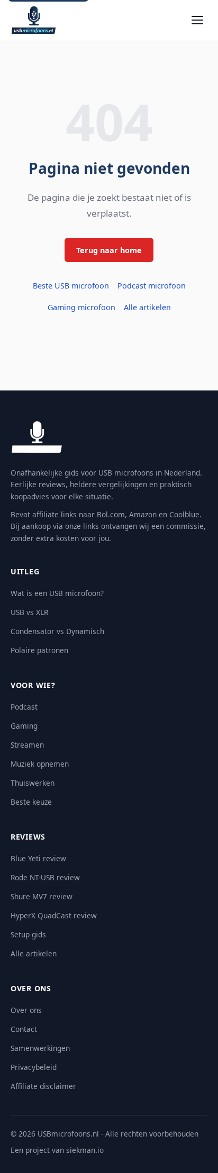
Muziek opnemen (40, 764)
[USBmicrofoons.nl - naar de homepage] (34, 20)
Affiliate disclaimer (43, 1086)
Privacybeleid (34, 1067)
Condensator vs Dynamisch (57, 631)
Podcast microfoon (151, 286)
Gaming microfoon (81, 307)
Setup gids (28, 934)
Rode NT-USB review (45, 877)
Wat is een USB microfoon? (57, 593)
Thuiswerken (32, 783)
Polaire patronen (39, 650)
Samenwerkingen (40, 1048)
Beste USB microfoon (71, 286)
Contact (24, 1029)
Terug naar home (109, 250)
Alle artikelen (147, 307)
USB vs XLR (29, 612)
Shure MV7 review (41, 896)
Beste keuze (31, 802)
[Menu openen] (197, 20)
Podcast (24, 707)
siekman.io (85, 1150)
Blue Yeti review (38, 858)
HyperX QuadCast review (54, 915)
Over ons (26, 1010)
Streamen (27, 745)
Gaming (24, 726)
